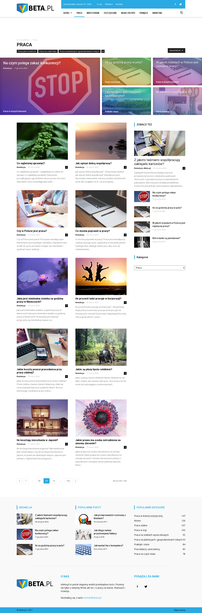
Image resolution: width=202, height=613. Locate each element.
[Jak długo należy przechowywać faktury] (83, 534)
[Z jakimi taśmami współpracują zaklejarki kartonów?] (159, 143)
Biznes (66, 12)
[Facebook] (175, 4)
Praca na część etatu (47, 51)
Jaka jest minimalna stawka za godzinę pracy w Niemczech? (40, 300)
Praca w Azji (140, 530)
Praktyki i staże (111, 112)
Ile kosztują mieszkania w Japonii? (37, 440)
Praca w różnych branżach (14, 111)
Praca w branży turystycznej (148, 515)
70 (54, 481)
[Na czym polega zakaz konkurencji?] (50, 86)
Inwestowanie (93, 12)
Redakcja (7, 68)
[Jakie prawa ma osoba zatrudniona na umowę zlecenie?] (101, 418)
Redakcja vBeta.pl (142, 168)
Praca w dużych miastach (167, 82)
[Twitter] (180, 4)
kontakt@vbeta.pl (92, 597)
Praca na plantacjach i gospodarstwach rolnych (79, 51)
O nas (99, 4)
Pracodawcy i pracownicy (147, 549)
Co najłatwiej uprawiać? (31, 163)
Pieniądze (144, 12)
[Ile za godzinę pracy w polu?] (126, 71)
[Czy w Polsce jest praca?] (42, 208)
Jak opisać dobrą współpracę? (93, 163)
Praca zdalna (140, 525)
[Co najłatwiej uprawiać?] (42, 141)
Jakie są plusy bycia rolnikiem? (93, 369)
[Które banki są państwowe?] (142, 242)
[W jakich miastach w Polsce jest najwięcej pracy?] (177, 71)
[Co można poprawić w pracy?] (101, 208)
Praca (79, 12)
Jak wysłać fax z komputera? (108, 545)
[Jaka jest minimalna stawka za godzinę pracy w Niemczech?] (42, 276)
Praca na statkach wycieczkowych (151, 534)
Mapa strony (179, 610)
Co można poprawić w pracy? (92, 230)
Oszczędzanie (110, 12)
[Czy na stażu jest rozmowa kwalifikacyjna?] (126, 101)
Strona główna (23, 39)
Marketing (157, 12)
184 (68, 481)
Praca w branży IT (164, 112)
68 (39, 481)
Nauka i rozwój (128, 12)
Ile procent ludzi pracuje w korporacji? (98, 298)
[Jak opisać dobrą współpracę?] (101, 141)
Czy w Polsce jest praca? (32, 230)
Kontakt (119, 4)
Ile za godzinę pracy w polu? (167, 207)
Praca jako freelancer (27, 51)
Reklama (109, 4)
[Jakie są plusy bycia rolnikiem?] (101, 347)
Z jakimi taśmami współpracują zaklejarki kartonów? (157, 162)
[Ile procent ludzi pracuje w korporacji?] (101, 276)
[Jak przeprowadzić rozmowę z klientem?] (83, 519)
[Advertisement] (101, 28)
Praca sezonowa (112, 82)
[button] (181, 13)
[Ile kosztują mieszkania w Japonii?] (42, 418)
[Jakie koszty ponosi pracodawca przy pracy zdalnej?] (42, 347)
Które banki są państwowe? (166, 238)
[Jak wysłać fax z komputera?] (83, 549)
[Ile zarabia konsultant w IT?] (177, 101)
